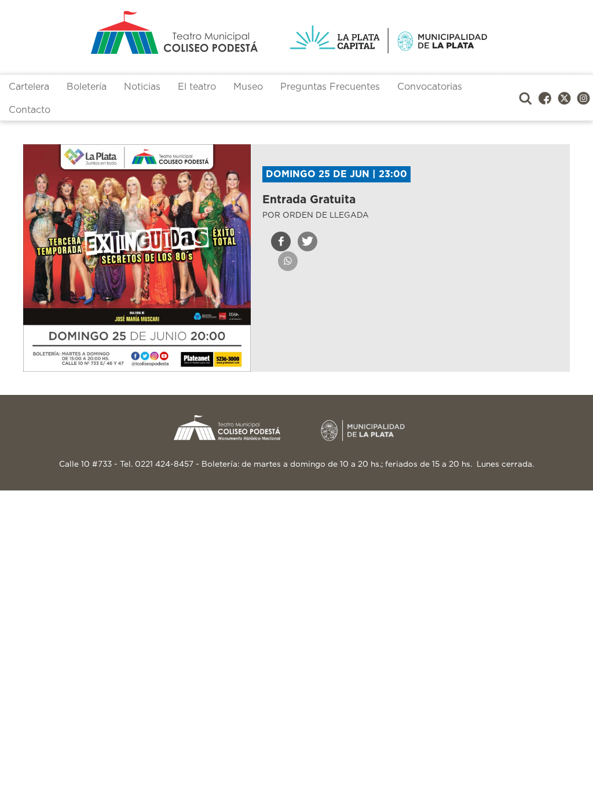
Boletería (87, 86)
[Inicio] (152, 32)
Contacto (29, 110)
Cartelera (29, 86)
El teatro (197, 86)
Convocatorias (429, 86)
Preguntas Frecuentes (330, 86)
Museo (248, 86)
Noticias (142, 86)
